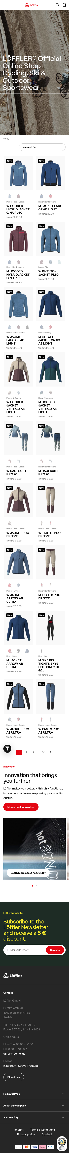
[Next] (50, 754)
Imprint (18, 1129)
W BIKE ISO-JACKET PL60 (48, 272)
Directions (13, 1077)
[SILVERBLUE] (59, 261)
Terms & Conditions (42, 1129)
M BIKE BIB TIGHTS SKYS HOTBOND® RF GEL (49, 665)
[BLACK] (18, 650)
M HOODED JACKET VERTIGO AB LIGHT (47, 407)
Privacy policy (26, 1134)
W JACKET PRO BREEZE (17, 534)
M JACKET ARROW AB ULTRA (14, 664)
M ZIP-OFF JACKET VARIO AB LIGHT (49, 340)
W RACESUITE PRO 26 (16, 472)
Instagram (9, 1066)
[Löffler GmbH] (32, 5)
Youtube (33, 1066)
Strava (22, 1066)
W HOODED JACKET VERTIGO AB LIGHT (15, 407)
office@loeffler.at (14, 1053)
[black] (27, 327)
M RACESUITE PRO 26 (48, 472)
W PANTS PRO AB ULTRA (48, 730)
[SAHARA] (9, 392)
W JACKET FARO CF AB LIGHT (15, 340)
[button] (32, 886)
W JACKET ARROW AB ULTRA (14, 598)
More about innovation (20, 807)
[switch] (62, 1148)
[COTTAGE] (50, 461)
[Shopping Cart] (64, 5)
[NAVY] (41, 196)
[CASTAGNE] (18, 196)
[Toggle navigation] (5, 5)
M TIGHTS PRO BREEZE (49, 596)
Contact (47, 1134)
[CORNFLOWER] (9, 196)
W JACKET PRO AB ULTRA (17, 730)
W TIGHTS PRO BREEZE (49, 534)
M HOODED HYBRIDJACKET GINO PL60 (18, 274)
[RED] (50, 196)
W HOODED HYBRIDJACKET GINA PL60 (18, 209)
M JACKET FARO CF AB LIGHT (50, 207)
